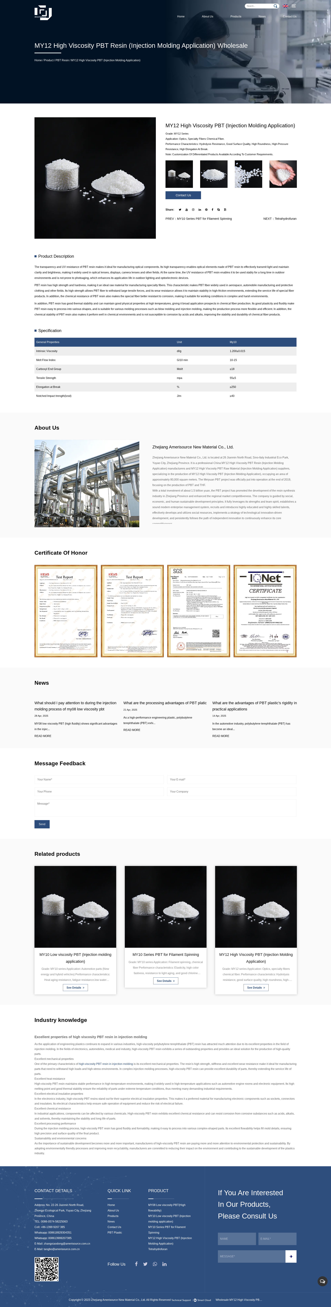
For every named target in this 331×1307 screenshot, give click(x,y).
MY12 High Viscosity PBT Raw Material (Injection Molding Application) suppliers (240, 468)
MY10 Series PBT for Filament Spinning (75, 954)
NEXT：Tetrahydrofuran (280, 218)
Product (48, 60)
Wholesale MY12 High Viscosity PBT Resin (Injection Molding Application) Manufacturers (239, 1299)
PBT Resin (62, 60)
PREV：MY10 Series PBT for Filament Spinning (199, 218)
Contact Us (290, 16)
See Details (74, 980)
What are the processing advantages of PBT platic (76, 703)
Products (235, 16)
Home (181, 16)
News (262, 16)
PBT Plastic (115, 1232)
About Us (207, 16)
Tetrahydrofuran (256, 954)
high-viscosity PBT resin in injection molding (106, 1063)
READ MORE (42, 730)
